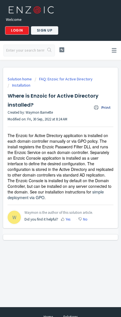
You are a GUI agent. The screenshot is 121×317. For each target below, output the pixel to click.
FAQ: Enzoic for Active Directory (66, 79)
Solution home (20, 79)
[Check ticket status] (62, 50)
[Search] (49, 50)
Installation (21, 85)
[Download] (50, 154)
